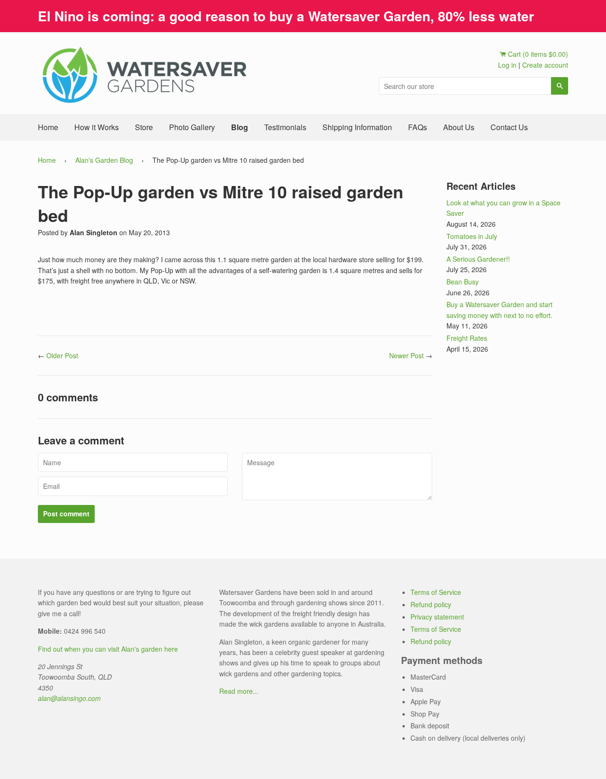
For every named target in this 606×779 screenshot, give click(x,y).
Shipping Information (357, 127)
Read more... (238, 691)
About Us (458, 127)
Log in (507, 65)
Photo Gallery (192, 127)
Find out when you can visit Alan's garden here (108, 649)
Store (144, 127)
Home (48, 127)
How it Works (96, 127)
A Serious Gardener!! (478, 259)
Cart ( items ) (537, 54)
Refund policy (430, 604)
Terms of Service (435, 592)
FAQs (417, 127)
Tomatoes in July (471, 236)
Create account (545, 65)
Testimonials (285, 127)
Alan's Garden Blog (104, 160)
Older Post (62, 355)
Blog (239, 127)
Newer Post (406, 355)
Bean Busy (462, 281)
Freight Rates (466, 338)
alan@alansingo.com (69, 698)
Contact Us (509, 127)
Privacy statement (437, 616)
